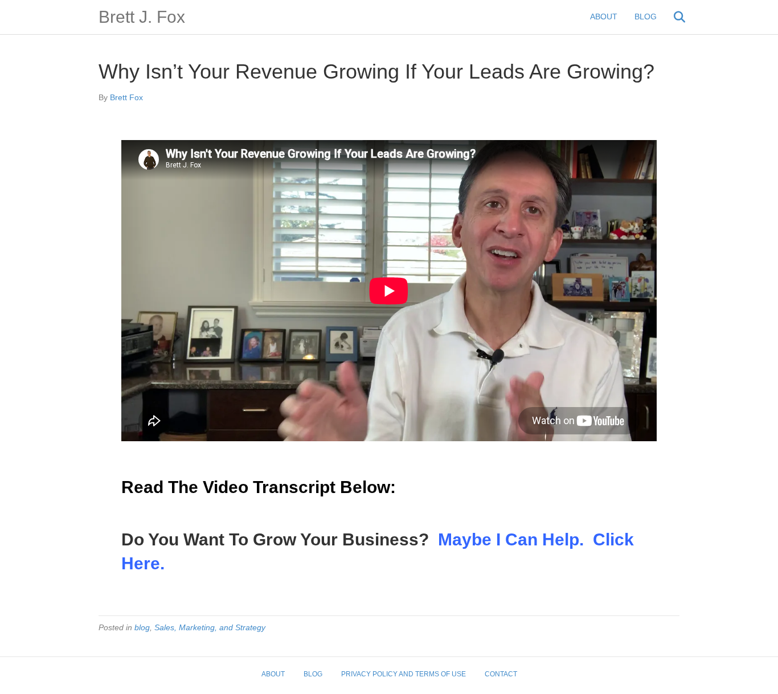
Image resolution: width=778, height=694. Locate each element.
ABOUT (603, 16)
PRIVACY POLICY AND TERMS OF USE (403, 674)
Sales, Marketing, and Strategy (209, 627)
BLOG (645, 16)
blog (142, 627)
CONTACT (501, 674)
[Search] (672, 17)
